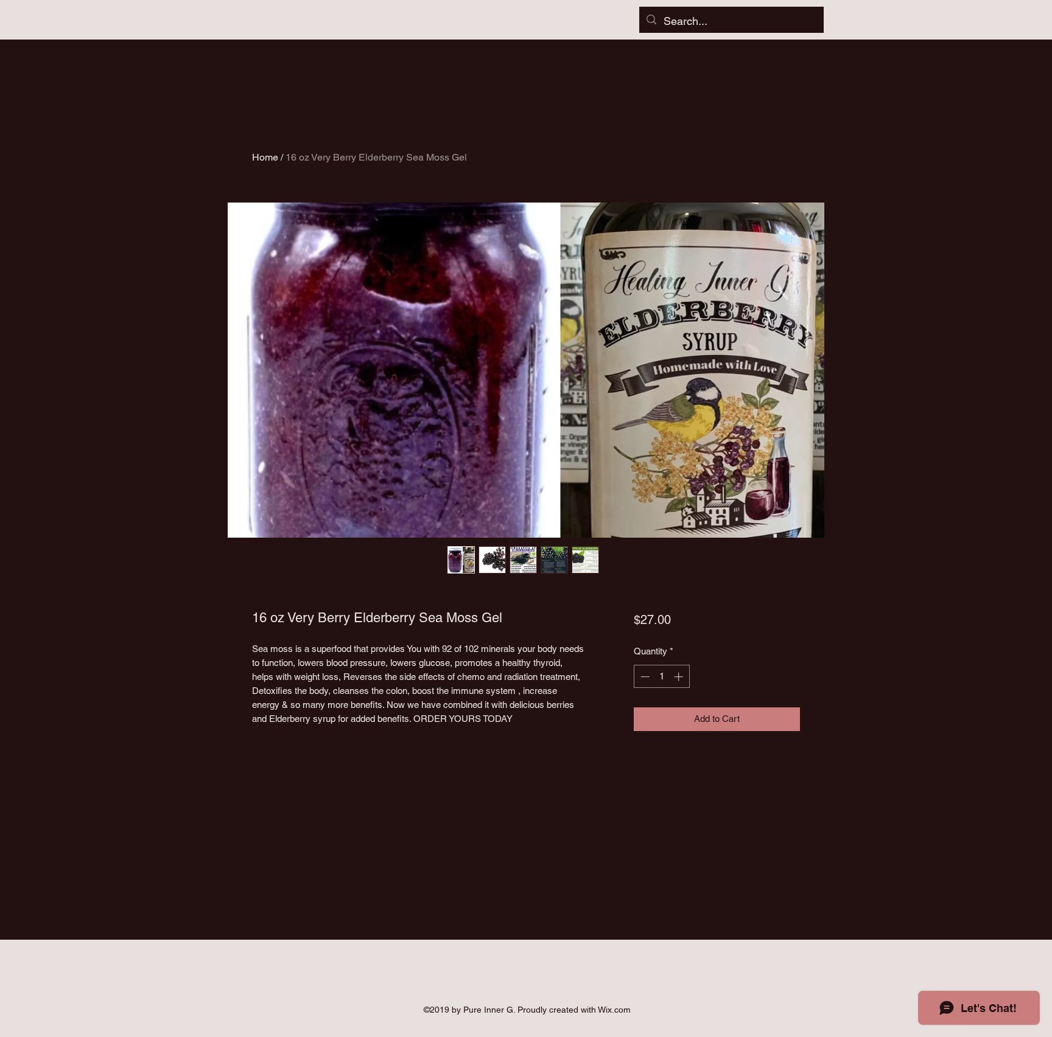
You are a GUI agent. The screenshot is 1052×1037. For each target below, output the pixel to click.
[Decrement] (644, 676)
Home (265, 157)
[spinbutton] (661, 676)
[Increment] (680, 676)
